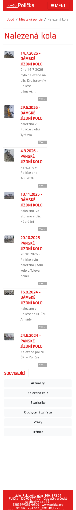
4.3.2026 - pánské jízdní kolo (31, 156)
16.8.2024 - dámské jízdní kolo (31, 297)
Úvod (10, 20)
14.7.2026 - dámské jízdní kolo (31, 58)
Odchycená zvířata (38, 412)
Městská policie (30, 20)
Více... (42, 99)
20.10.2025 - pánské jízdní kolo (31, 243)
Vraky (38, 422)
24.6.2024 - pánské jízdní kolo (31, 341)
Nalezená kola (37, 393)
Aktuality (38, 383)
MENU (61, 5)
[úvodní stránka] (20, 5)
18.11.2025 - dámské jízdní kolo (31, 199)
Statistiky (38, 403)
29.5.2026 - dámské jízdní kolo (31, 113)
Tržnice (38, 432)
